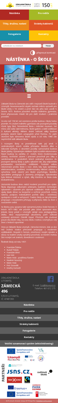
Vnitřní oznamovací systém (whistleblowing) (29, 343)
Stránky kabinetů (43, 23)
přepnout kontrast (45, 52)
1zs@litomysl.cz (47, 285)
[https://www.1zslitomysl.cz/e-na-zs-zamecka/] (18, 390)
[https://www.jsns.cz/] (21, 375)
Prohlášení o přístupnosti (44, 401)
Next (56, 78)
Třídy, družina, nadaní (14, 23)
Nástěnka (14, 13)
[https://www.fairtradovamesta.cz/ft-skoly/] (28, 382)
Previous (2, 78)
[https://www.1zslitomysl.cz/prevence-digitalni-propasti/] (30, 361)
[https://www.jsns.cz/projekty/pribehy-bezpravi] (15, 382)
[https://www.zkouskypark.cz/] (37, 390)
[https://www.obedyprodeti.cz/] (16, 368)
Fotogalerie (14, 34)
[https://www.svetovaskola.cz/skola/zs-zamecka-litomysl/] (46, 375)
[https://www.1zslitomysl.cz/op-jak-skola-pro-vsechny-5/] (28, 396)
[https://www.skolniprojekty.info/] (42, 361)
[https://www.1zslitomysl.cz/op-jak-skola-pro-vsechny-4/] (28, 353)
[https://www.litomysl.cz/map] (15, 361)
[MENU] (29, 96)
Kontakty (43, 34)
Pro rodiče (43, 13)
